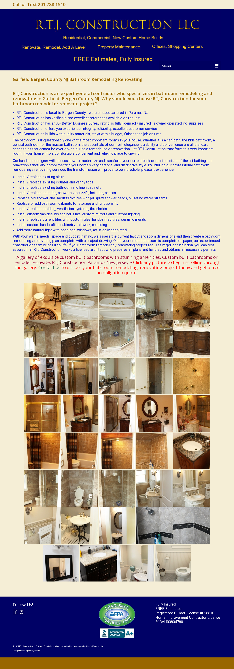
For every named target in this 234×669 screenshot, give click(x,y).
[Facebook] (15, 612)
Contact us (49, 267)
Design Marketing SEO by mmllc (26, 651)
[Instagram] (21, 612)
